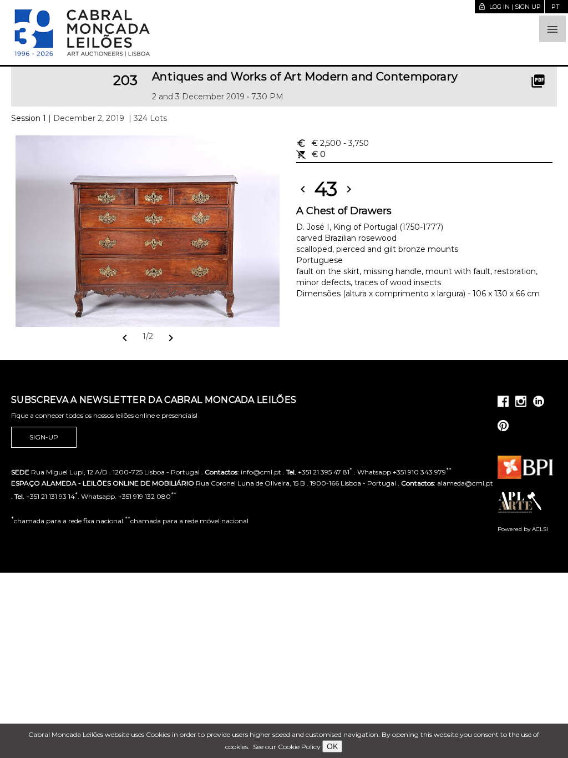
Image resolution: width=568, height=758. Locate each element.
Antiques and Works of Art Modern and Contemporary (305, 76)
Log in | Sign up (509, 7)
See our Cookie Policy (287, 746)
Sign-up (43, 437)
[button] (552, 29)
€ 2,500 (332, 143)
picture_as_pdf (538, 81)
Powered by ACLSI (523, 529)
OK (332, 746)
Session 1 (28, 118)
